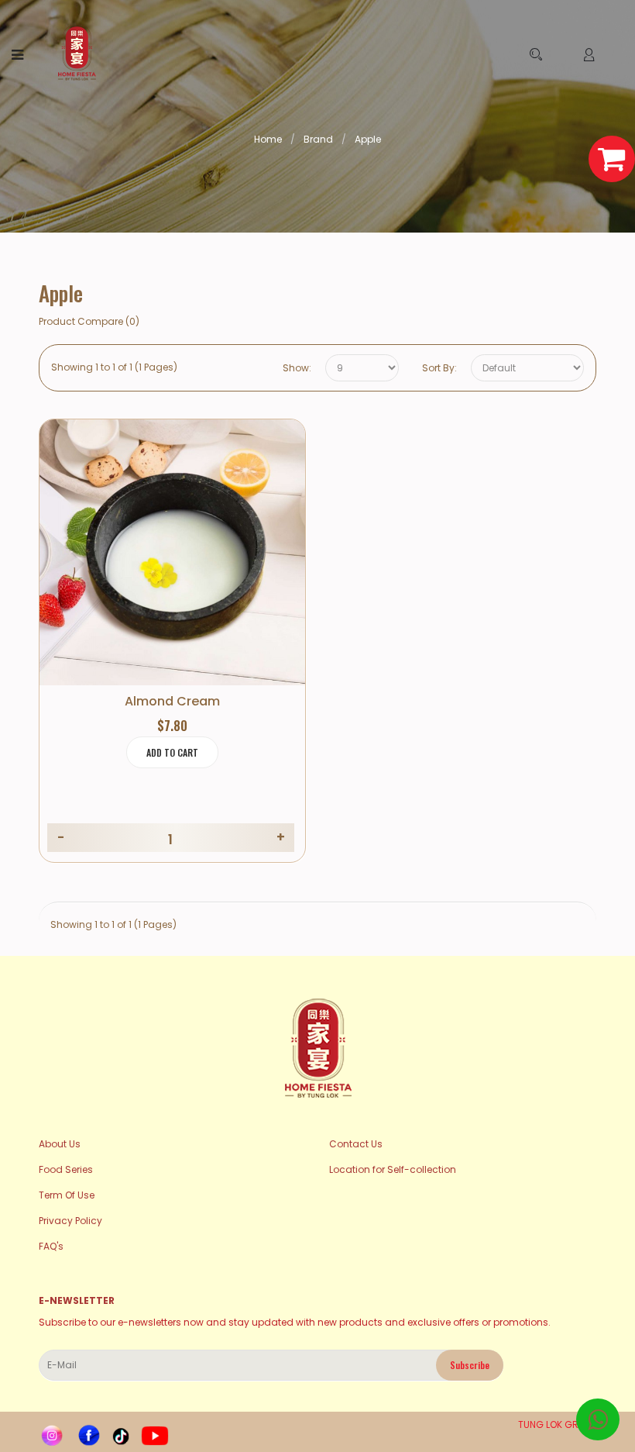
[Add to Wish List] (129, 565)
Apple (368, 139)
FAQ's (51, 1246)
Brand (318, 139)
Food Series (66, 1169)
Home (268, 139)
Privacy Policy (70, 1220)
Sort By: (439, 367)
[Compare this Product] (172, 565)
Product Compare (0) (89, 321)
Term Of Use (66, 1195)
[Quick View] (215, 565)
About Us (60, 1143)
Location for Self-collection (392, 1169)
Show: (297, 367)
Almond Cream (172, 701)
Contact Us (356, 1143)
